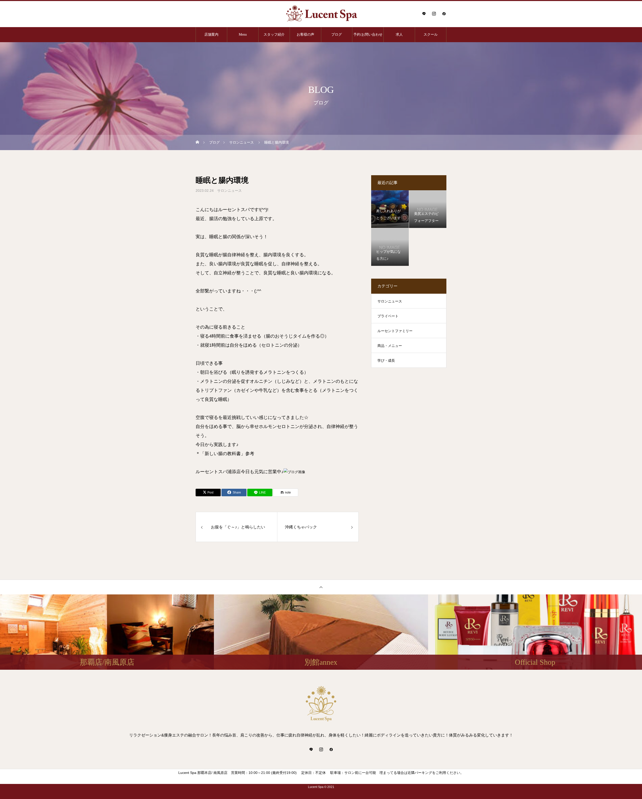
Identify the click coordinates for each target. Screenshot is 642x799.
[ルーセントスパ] (321, 14)
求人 (399, 34)
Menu (243, 34)
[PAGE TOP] (321, 587)
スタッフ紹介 (274, 34)
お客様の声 (305, 34)
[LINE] (423, 13)
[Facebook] (443, 13)
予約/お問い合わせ (367, 34)
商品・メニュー (389, 346)
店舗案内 (211, 34)
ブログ (336, 34)
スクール (431, 34)
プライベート (387, 316)
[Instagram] (433, 13)
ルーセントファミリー (395, 331)
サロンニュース (229, 191)
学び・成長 (386, 360)
